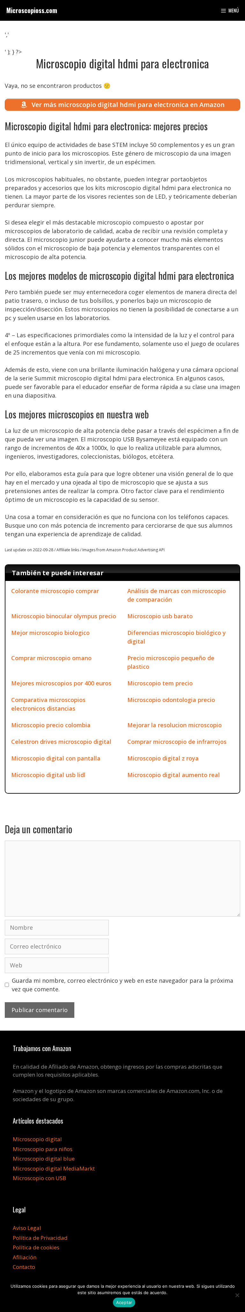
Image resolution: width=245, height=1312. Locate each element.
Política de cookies (36, 1247)
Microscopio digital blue (44, 1158)
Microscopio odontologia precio (171, 700)
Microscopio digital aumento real (173, 775)
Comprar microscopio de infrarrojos (176, 741)
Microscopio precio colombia (51, 725)
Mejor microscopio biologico (50, 633)
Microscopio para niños (42, 1149)
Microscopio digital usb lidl (48, 775)
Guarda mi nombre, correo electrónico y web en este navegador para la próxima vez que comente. (122, 985)
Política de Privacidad (40, 1237)
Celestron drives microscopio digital (61, 741)
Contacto (24, 1266)
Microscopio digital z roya (163, 758)
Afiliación (24, 1257)
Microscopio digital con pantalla (55, 758)
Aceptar (124, 1302)
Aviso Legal (27, 1228)
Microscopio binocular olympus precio (63, 616)
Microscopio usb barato (160, 616)
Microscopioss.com (31, 10)
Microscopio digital (37, 1139)
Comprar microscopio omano (51, 658)
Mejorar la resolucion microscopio (174, 725)
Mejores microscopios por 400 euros (61, 683)
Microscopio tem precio (160, 683)
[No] (237, 1295)
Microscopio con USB (39, 1178)
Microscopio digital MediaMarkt (54, 1168)
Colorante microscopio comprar (55, 591)
